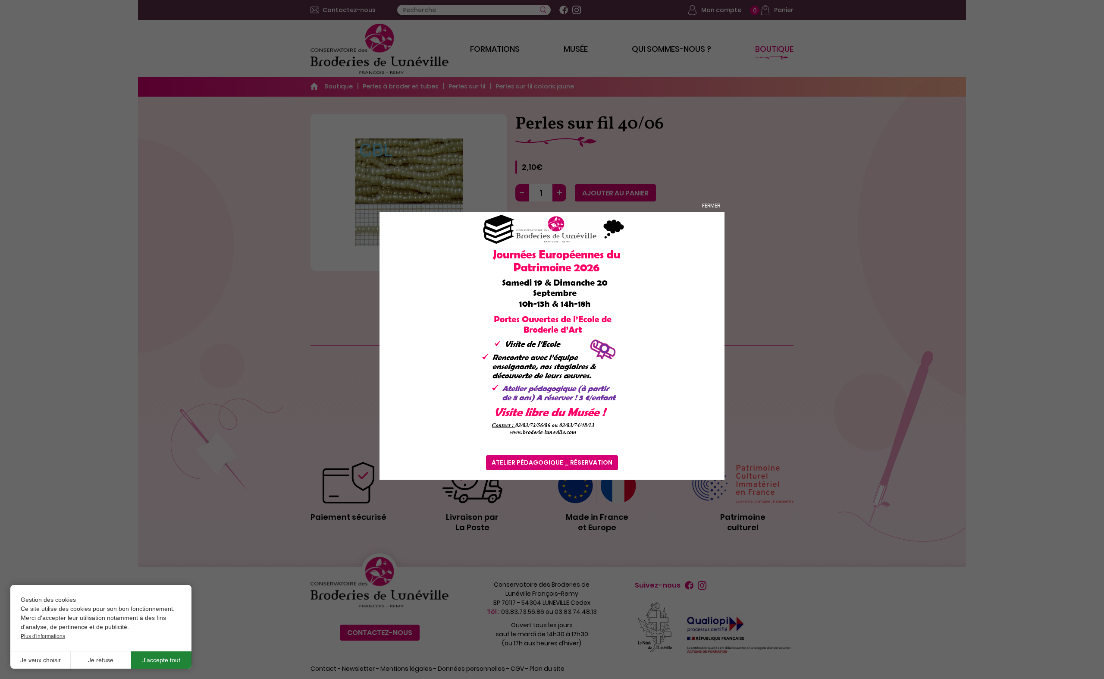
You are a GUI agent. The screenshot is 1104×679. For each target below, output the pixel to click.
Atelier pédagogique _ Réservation (552, 462)
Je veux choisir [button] (40, 660)
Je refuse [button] (100, 660)
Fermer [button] (711, 205)
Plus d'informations (43, 636)
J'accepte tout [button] (161, 660)
